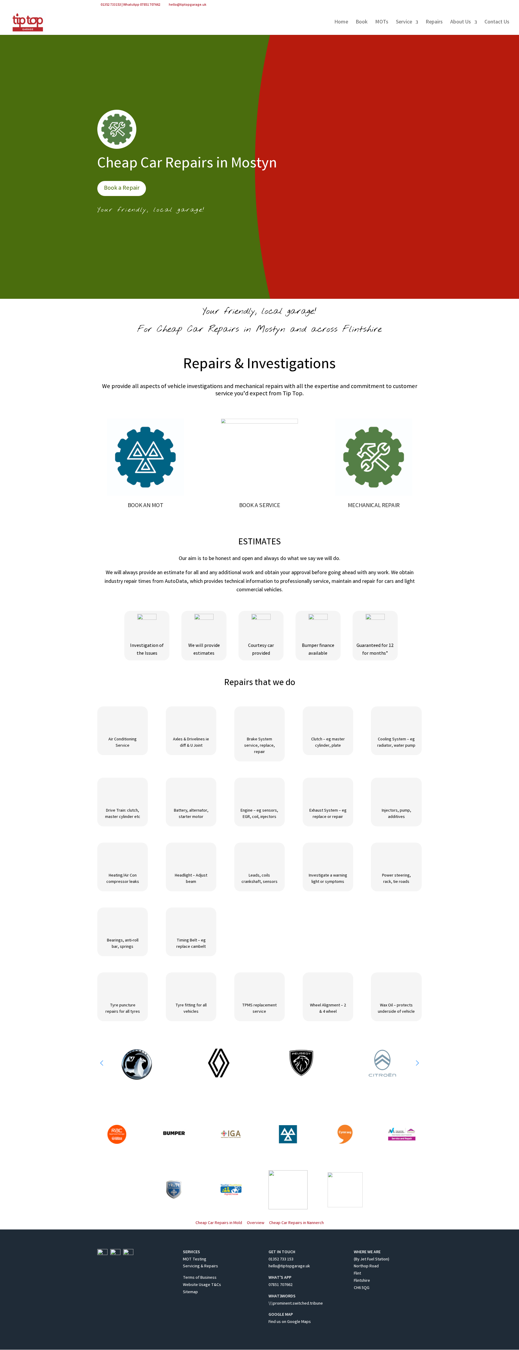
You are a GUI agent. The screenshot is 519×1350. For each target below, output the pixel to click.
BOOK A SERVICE (259, 506)
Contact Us (496, 23)
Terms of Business (200, 1278)
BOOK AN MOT (145, 506)
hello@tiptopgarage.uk (289, 1266)
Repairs (434, 23)
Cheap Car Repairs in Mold (219, 1223)
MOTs (381, 23)
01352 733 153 (281, 1260)
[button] (417, 1063)
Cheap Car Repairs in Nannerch (296, 1223)
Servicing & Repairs (200, 1266)
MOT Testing (194, 1260)
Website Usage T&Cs (202, 1285)
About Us (460, 23)
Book (362, 23)
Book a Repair (121, 188)
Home (341, 23)
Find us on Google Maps (290, 1322)
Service (404, 23)
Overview (255, 1223)
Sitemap (190, 1292)
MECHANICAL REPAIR (373, 506)
